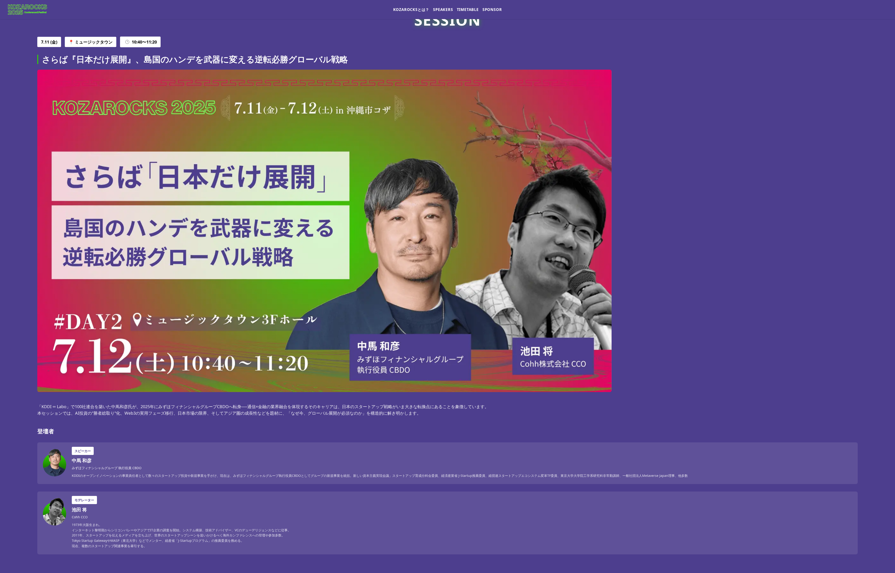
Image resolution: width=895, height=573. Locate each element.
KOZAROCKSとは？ (411, 9)
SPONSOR (492, 9)
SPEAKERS (443, 9)
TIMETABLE (468, 9)
